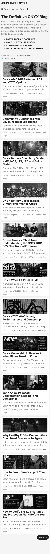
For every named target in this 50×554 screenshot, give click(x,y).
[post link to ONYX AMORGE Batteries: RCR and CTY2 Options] (25, 80)
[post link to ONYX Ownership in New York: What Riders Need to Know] (25, 354)
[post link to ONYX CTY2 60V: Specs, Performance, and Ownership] (25, 315)
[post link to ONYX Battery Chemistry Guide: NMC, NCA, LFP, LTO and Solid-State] (25, 160)
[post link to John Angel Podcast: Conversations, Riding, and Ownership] (25, 394)
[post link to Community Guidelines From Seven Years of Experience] (25, 119)
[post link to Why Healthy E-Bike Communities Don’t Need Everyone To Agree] (25, 434)
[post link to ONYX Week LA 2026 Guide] (25, 278)
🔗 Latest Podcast (8, 58)
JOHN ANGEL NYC (13, 3)
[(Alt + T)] (27, 3)
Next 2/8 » (43, 537)
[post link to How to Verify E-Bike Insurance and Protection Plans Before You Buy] (25, 513)
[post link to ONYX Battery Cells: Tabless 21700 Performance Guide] (25, 201)
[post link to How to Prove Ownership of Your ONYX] (25, 472)
